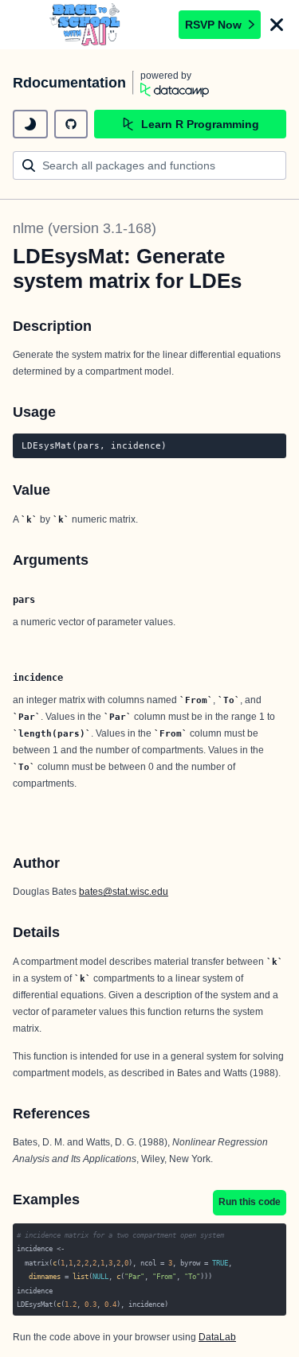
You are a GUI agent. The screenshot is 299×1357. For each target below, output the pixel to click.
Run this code (249, 1201)
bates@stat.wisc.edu (123, 891)
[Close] (277, 25)
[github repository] (71, 124)
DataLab (217, 1337)
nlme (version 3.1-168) (84, 228)
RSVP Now (213, 24)
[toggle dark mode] (30, 124)
